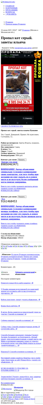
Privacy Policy (14, 399)
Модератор (18, 387)
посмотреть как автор (23, 48)
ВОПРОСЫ (10, 12)
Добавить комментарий (25, 272)
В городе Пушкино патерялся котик (25, 254)
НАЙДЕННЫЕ (12, 8)
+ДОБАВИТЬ (11, 14)
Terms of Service (30, 399)
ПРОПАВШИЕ (12, 10)
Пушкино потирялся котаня (12, 257)
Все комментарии (8, 383)
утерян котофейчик (28, 259)
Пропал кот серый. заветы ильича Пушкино (19, 258)
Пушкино (26, 30)
